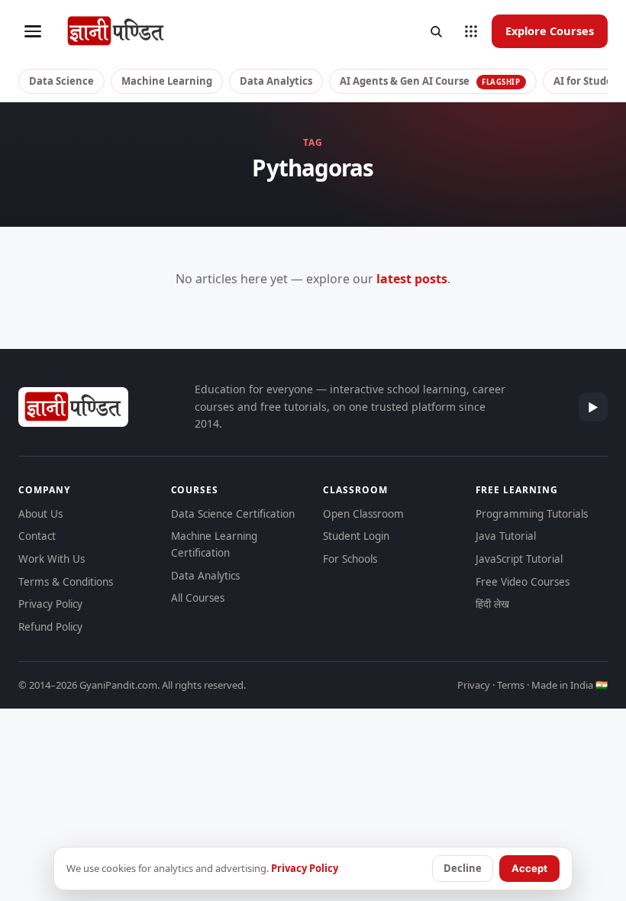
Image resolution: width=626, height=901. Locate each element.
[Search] (435, 31)
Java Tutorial (506, 536)
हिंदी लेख (492, 604)
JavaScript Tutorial (519, 559)
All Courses (197, 598)
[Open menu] (32, 31)
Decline (463, 868)
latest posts (411, 278)
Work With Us (51, 559)
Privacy (473, 685)
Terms (510, 685)
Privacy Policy (50, 604)
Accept (529, 868)
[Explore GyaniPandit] (471, 31)
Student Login (356, 536)
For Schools (350, 559)
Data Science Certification (233, 514)
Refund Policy (50, 627)
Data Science (61, 81)
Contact (37, 536)
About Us (40, 514)
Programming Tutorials (532, 514)
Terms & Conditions (65, 582)
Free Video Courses (523, 582)
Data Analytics (276, 81)
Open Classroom (363, 514)
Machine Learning (166, 81)
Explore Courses (549, 30)
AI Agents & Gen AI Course (430, 81)
